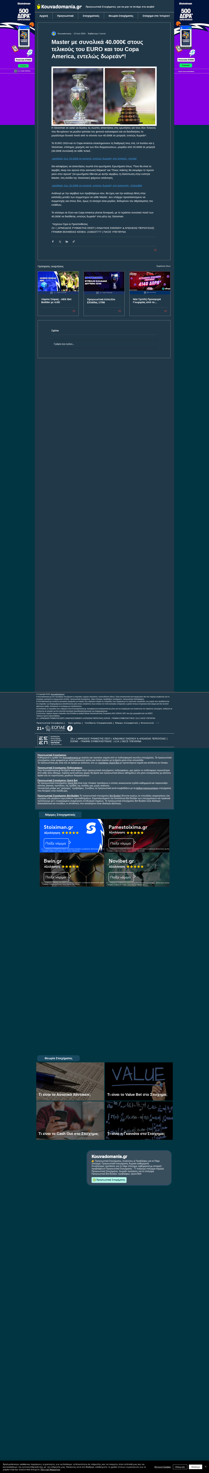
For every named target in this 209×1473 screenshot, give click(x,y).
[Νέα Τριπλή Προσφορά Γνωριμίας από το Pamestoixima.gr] (150, 282)
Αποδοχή (195, 1466)
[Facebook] (70, 728)
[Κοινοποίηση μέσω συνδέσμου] (73, 241)
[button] (121, 15)
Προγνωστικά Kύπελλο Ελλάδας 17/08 (101, 301)
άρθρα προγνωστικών (147, 788)
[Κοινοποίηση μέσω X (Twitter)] (59, 241)
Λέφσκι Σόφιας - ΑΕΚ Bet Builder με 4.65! (56, 301)
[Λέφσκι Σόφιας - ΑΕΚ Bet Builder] (58, 282)
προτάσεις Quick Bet (108, 763)
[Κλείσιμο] (205, 1467)
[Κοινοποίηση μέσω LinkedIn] (66, 241)
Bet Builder (115, 796)
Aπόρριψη (180, 1466)
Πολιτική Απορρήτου (50, 1469)
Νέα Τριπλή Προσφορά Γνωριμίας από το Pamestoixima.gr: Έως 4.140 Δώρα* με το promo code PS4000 (148, 301)
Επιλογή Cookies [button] (163, 1466)
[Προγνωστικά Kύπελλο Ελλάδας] (104, 282)
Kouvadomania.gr (72, 757)
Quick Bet (72, 783)
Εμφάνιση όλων (163, 266)
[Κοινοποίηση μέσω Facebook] (52, 241)
